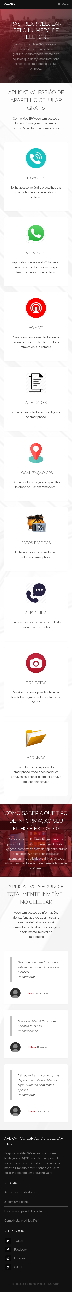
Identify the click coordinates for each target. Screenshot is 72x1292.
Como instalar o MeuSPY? (21, 1220)
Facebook (20, 1249)
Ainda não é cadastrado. (20, 1192)
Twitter (18, 1240)
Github (18, 1267)
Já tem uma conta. (16, 1201)
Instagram (20, 1258)
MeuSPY (10, 4)
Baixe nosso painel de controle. (25, 1211)
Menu (65, 4)
